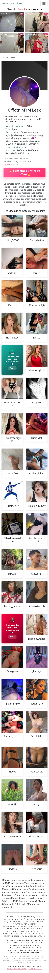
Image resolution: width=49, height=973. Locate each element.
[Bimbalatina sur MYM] (36, 226)
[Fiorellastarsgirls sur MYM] (12, 423)
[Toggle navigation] (43, 3)
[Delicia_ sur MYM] (12, 258)
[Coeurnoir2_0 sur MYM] (36, 291)
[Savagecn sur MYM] (12, 657)
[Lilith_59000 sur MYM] (12, 226)
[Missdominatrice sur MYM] (12, 524)
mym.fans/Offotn (11, 164)
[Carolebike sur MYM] (36, 722)
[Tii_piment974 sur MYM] (12, 689)
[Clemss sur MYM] (12, 291)
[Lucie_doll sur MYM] (36, 423)
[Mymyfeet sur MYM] (12, 459)
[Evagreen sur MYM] (36, 388)
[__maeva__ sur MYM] (12, 757)
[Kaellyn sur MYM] (36, 790)
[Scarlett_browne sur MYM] (12, 722)
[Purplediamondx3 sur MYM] (36, 524)
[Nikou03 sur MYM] (12, 790)
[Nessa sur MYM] (36, 323)
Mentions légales (17, 969)
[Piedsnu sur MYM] (12, 854)
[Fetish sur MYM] (36, 258)
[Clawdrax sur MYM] (36, 559)
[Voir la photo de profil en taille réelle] (24, 98)
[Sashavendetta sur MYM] (12, 822)
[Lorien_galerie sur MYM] (12, 592)
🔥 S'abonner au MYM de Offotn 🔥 (24, 172)
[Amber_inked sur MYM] (36, 459)
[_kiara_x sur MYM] (36, 657)
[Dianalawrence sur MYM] (36, 624)
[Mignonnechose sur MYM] (12, 388)
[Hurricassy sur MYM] (12, 323)
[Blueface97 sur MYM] (12, 491)
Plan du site (35, 969)
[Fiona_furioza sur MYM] (36, 822)
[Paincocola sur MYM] (36, 757)
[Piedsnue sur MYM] (36, 854)
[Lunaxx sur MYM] (12, 559)
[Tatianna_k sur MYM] (36, 689)
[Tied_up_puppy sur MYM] (36, 491)
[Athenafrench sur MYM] (36, 592)
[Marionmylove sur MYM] (36, 356)
